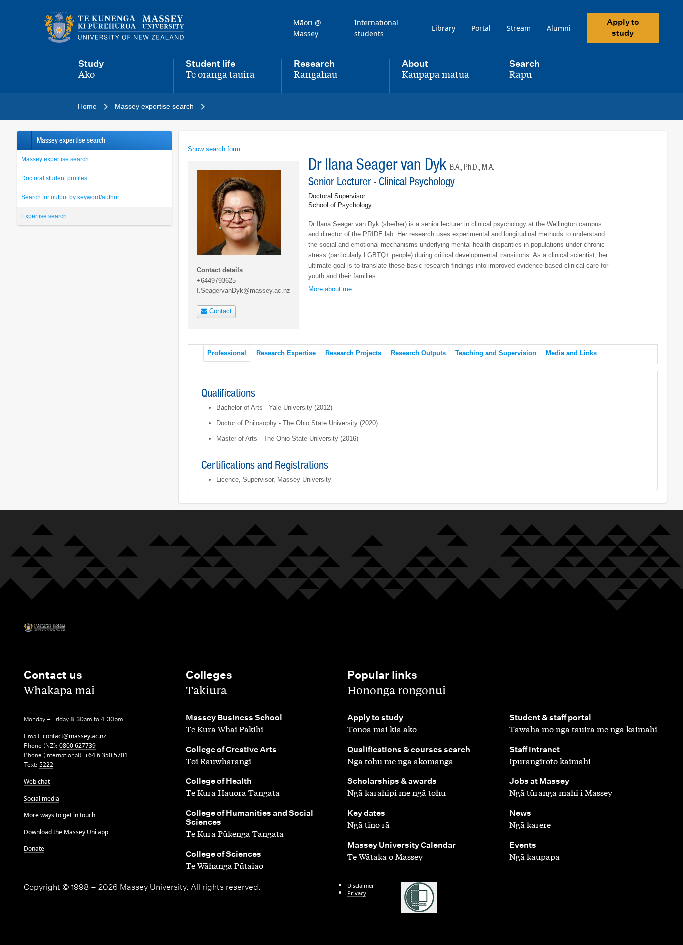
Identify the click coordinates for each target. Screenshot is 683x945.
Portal (481, 28)
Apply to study (623, 27)
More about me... (333, 289)
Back (24, 140)
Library (444, 28)
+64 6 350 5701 (106, 755)
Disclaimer (361, 885)
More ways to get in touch (60, 815)
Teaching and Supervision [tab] (496, 353)
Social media (42, 798)
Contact (220, 311)
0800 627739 (78, 745)
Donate (34, 848)
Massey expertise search (55, 159)
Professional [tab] (227, 353)
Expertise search (44, 216)
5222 (47, 764)
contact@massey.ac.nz (74, 736)
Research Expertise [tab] (286, 353)
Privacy (357, 893)
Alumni (559, 28)
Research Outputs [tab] (418, 353)
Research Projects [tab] (354, 353)
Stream (519, 28)
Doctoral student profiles (55, 178)
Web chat (37, 781)
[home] (118, 27)
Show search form (214, 149)
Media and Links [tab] (571, 353)
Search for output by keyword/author (71, 197)
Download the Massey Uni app (66, 832)
